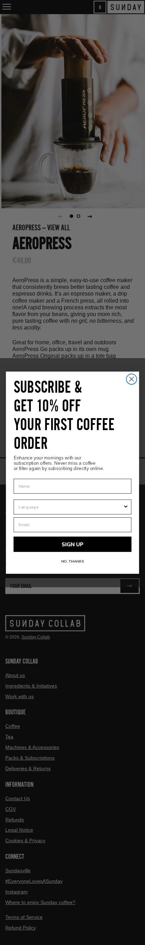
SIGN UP (72, 544)
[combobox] (71, 507)
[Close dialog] (131, 379)
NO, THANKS (72, 561)
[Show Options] (126, 507)
